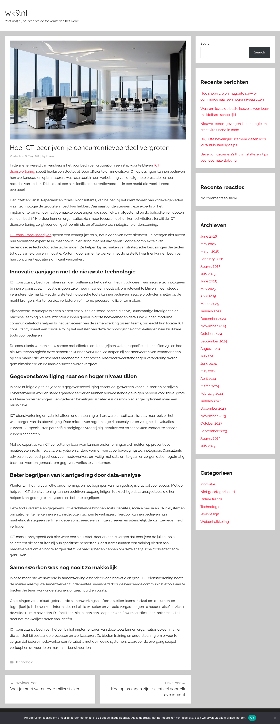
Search (206, 43)
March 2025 (209, 304)
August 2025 (210, 266)
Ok (252, 717)
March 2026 (209, 251)
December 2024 (213, 319)
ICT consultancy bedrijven (30, 235)
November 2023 (213, 416)
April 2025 (208, 296)
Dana (50, 156)
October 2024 (211, 334)
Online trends (211, 499)
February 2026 (211, 259)
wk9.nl (16, 13)
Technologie (24, 662)
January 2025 (210, 311)
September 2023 (213, 431)
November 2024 (213, 326)
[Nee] (275, 718)
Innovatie (207, 484)
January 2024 (210, 401)
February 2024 (211, 393)
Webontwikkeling (214, 522)
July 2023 (207, 446)
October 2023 (211, 423)
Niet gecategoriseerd (217, 492)
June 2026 (208, 236)
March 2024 (209, 386)
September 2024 (213, 341)
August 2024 (210, 349)
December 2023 (213, 408)
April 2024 (208, 378)
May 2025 (208, 289)
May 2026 (208, 244)
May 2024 (208, 371)
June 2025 (208, 281)
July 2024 (207, 356)
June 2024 (208, 363)
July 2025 (207, 274)
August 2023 (210, 438)
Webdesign (209, 514)
